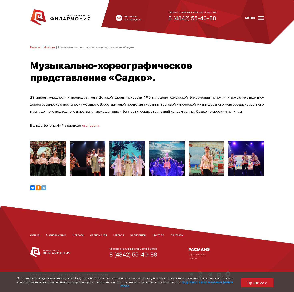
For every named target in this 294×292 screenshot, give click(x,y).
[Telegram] (43, 187)
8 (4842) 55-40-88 (133, 254)
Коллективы (138, 234)
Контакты (177, 234)
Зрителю (158, 234)
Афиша (35, 234)
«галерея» (90, 125)
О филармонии (56, 234)
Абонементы (98, 234)
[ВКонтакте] (32, 187)
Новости (49, 47)
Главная (35, 47)
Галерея (118, 234)
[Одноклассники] (38, 187)
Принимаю (257, 282)
